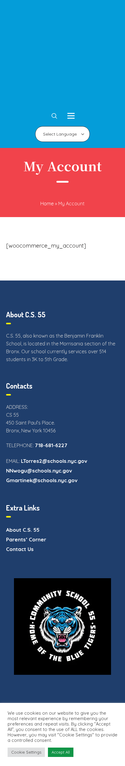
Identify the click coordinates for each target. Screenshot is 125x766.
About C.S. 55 (22, 530)
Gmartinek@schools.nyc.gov (42, 480)
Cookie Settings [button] (26, 752)
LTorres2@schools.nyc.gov (54, 461)
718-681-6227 (51, 445)
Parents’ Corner (26, 539)
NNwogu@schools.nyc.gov (39, 470)
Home (47, 203)
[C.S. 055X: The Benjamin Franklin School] (62, 56)
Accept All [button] (61, 752)
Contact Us (20, 549)
